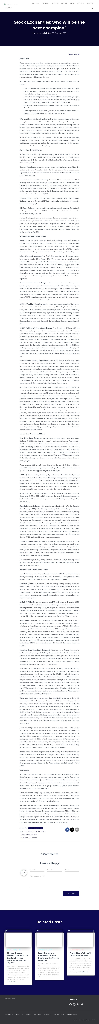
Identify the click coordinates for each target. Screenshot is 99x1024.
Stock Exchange (25, 838)
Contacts (80, 3)
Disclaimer (9, 1014)
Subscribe (90, 3)
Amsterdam (28, 831)
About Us (55, 3)
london (22, 834)
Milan (28, 834)
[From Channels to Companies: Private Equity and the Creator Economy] (49, 938)
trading (34, 838)
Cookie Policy (72, 1014)
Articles (35, 3)
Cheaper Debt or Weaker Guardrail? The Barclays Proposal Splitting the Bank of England (17, 958)
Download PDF (73, 54)
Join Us (72, 3)
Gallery (64, 3)
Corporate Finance (36, 828)
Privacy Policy (59, 1014)
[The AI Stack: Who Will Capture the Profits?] (80, 938)
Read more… (11, 981)
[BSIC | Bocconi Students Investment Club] (12, 5)
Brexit (35, 831)
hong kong (41, 831)
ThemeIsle (91, 1020)
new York (34, 834)
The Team (45, 3)
